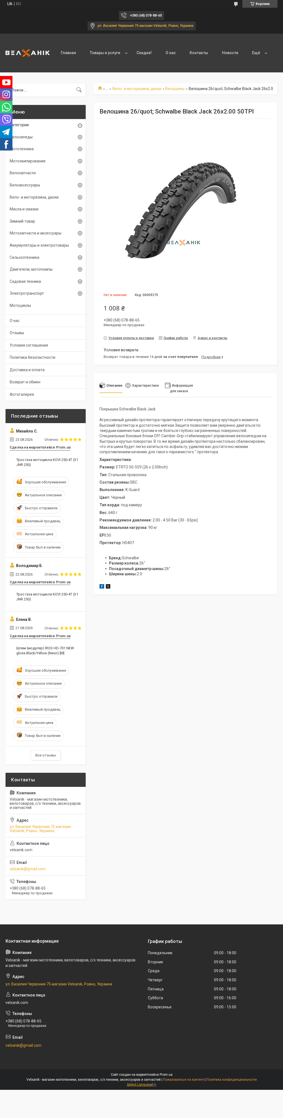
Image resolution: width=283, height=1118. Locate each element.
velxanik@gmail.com (28, 869)
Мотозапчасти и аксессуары (35, 233)
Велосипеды (21, 137)
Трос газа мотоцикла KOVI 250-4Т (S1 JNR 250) (47, 462)
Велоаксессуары (25, 185)
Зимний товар (22, 221)
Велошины (175, 88)
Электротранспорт (27, 293)
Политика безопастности (32, 357)
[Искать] (79, 90)
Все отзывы (45, 755)
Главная (68, 53)
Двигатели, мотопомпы (31, 269)
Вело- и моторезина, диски (136, 88)
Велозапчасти (23, 173)
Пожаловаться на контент (183, 1080)
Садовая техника (25, 281)
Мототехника (22, 149)
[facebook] (101, 587)
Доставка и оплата (27, 370)
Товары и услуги (105, 53)
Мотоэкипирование (28, 161)
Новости (230, 53)
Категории (19, 125)
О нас (171, 53)
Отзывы (17, 333)
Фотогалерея (22, 394)
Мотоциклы (20, 305)
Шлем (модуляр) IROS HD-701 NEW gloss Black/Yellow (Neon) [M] (45, 650)
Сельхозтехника (24, 257)
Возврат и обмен (25, 382)
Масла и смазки (24, 209)
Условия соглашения (29, 345)
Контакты (199, 53)
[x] (108, 587)
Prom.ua (166, 1075)
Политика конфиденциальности (231, 1080)
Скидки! (144, 53)
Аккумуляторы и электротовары (39, 245)
